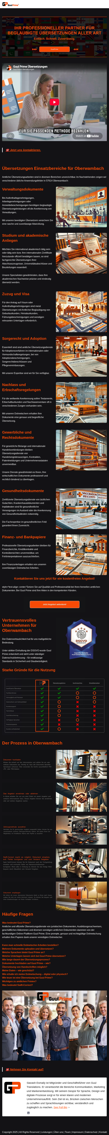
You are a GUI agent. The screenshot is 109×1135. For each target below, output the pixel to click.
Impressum (77, 1132)
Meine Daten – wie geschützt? (18, 970)
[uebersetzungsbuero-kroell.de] (10, 4)
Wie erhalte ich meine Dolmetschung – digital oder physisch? (35, 974)
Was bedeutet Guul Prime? (16, 923)
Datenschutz (91, 1132)
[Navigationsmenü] (103, 4)
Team (67, 1132)
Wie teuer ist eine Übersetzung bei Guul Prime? (27, 977)
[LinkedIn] (28, 1113)
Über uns (58, 1132)
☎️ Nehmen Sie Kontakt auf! (25, 1069)
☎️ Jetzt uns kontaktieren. (23, 150)
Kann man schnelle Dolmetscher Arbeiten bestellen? (30, 945)
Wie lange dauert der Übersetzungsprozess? (26, 959)
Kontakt (103, 1132)
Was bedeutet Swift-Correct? (17, 985)
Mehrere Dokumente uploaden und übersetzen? (28, 949)
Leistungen (46, 1132)
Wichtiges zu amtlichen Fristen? (19, 981)
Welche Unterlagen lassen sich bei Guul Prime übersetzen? (34, 956)
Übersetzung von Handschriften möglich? (24, 967)
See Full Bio (60, 1107)
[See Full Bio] (69, 1107)
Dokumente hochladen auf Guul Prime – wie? (26, 963)
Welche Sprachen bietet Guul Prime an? (23, 952)
